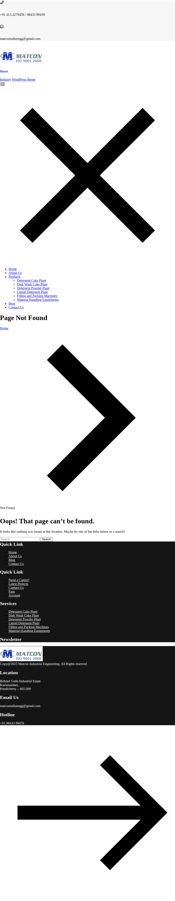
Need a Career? (19, 580)
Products (14, 276)
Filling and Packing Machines (37, 296)
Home (13, 269)
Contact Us (16, 307)
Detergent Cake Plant (31, 280)
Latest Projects (18, 584)
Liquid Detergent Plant (32, 292)
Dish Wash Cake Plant (32, 284)
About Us (15, 273)
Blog (12, 303)
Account (14, 595)
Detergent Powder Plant (33, 288)
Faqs (12, 591)
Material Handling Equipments (37, 299)
